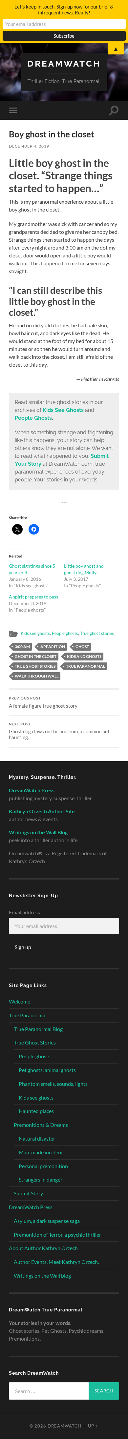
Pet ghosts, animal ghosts (47, 1070)
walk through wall (36, 676)
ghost (82, 646)
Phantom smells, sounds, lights (53, 1084)
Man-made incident (41, 1152)
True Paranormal (28, 1015)
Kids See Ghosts (63, 410)
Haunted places (36, 1111)
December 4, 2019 (29, 146)
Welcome (19, 1001)
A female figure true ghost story (43, 702)
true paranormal (85, 666)
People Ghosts (33, 418)
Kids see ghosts (35, 633)
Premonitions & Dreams (41, 1125)
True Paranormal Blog (38, 1029)
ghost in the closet (35, 656)
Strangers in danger (40, 1179)
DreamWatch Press (31, 1207)
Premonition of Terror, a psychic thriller (57, 1234)
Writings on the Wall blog (42, 1275)
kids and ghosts (84, 656)
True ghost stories (97, 633)
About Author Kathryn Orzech (43, 1248)
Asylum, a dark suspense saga (47, 1221)
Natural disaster (37, 1138)
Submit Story (28, 1193)
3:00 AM (22, 646)
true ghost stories (35, 666)
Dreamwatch (64, 63)
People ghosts (65, 633)
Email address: (25, 912)
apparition (52, 646)
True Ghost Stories (35, 1042)
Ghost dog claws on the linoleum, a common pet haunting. (59, 731)
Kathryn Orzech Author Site (42, 811)
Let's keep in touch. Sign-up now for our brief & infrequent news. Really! (64, 9)
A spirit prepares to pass (33, 596)
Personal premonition (43, 1166)
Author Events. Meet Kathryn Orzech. (56, 1262)
